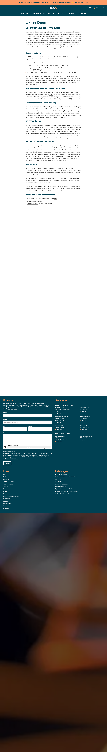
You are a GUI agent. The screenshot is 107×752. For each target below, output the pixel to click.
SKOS (75, 127)
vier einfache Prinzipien (52, 59)
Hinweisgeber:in (7, 506)
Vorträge (5, 476)
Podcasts (6, 479)
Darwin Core (60, 129)
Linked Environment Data (42, 183)
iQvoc (76, 154)
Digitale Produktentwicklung (63, 493)
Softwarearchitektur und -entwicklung (66, 476)
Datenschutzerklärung (11, 458)
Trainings (5, 486)
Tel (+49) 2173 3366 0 (61, 411)
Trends (71, 13)
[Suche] (103, 8)
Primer (5, 491)
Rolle (4, 426)
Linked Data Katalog (35, 175)
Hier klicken (29, 447)
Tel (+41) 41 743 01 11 (61, 439)
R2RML (51, 94)
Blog (4, 474)
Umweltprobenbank (70, 115)
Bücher (5, 493)
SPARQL (74, 80)
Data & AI (58, 479)
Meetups (5, 489)
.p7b (12, 408)
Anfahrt (59, 413)
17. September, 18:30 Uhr (80, 2)
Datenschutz (7, 503)
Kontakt (89, 7)
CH (97, 7)
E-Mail (9, 419)
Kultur (50, 13)
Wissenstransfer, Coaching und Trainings (66, 491)
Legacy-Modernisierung (61, 484)
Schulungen (83, 13)
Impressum (6, 508)
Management (7, 498)
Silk (58, 178)
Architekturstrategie (61, 474)
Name (9, 412)
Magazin (61, 13)
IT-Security (58, 481)
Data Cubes (32, 129)
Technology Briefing (8, 484)
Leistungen (24, 13)
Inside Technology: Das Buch (11, 496)
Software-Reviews (60, 486)
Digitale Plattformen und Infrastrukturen (67, 489)
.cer (9, 408)
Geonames (50, 129)
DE (94, 7)
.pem (15, 408)
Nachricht (10, 433)
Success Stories (39, 13)
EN (99, 7)
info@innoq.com (8, 405)
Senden (7, 463)
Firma (30, 426)
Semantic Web (38, 36)
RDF (68, 80)
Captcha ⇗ (47, 448)
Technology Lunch (8, 481)
